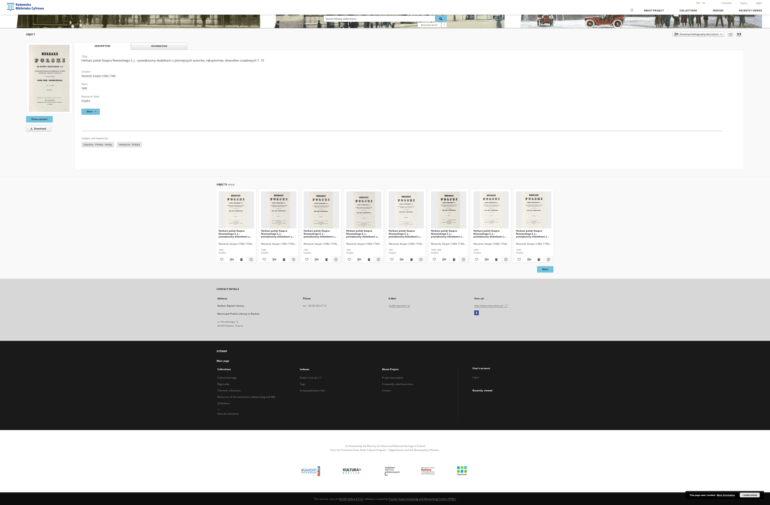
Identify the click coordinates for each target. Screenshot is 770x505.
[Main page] (631, 10)
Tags (302, 384)
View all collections (228, 413)
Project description (392, 377)
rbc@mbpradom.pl (399, 305)
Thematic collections (229, 390)
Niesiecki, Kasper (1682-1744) (98, 76)
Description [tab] (102, 46)
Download (39, 128)
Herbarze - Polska (129, 144)
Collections (688, 10)
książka (85, 100)
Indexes (718, 10)
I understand (750, 495)
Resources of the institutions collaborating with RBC (246, 397)
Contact (386, 390)
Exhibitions (223, 403)
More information (726, 495)
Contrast (727, 3)
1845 (84, 88)
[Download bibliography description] (231, 259)
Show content (39, 119)
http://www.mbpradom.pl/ (489, 305)
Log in (475, 377)
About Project (654, 10)
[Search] (441, 18)
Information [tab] (159, 45)
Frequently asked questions (397, 384)
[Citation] (739, 34)
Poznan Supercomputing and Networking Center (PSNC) (422, 499)
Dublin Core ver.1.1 (311, 377)
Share (743, 3)
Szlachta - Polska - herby (97, 144)
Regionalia (223, 384)
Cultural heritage (227, 377)
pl (704, 3)
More (545, 269)
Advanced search (429, 24)
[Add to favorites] (730, 34)
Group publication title (312, 390)
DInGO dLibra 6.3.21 (351, 499)
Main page (223, 361)
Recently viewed (750, 10)
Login (759, 3)
